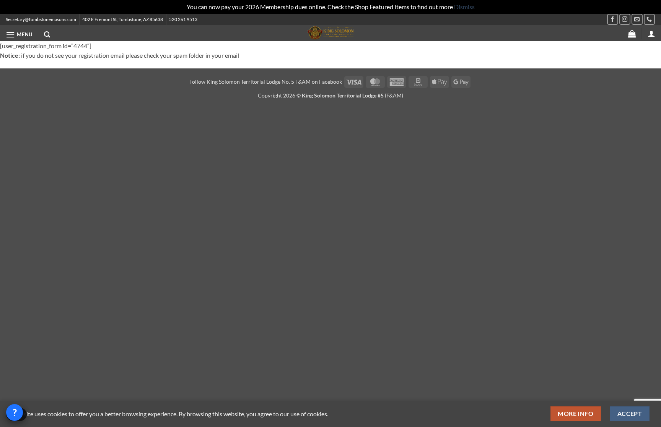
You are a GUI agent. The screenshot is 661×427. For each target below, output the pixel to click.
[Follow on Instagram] (624, 19)
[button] (19, 34)
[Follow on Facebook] (612, 19)
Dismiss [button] (464, 6)
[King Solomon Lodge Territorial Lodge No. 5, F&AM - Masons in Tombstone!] (330, 33)
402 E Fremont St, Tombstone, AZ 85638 (122, 19)
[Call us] (649, 19)
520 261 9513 (183, 19)
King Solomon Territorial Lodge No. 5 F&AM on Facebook (274, 81)
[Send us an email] (637, 19)
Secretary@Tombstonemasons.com (41, 19)
